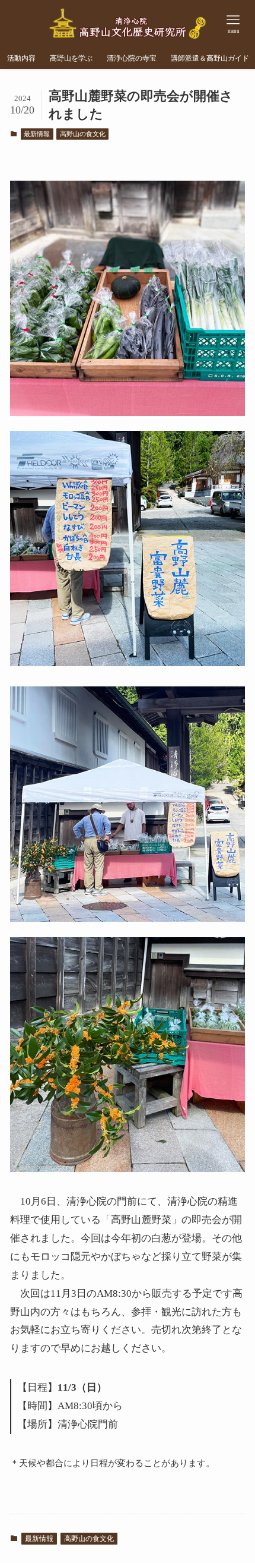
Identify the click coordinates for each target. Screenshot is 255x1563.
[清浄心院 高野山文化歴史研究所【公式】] (128, 24)
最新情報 (37, 133)
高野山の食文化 (83, 133)
